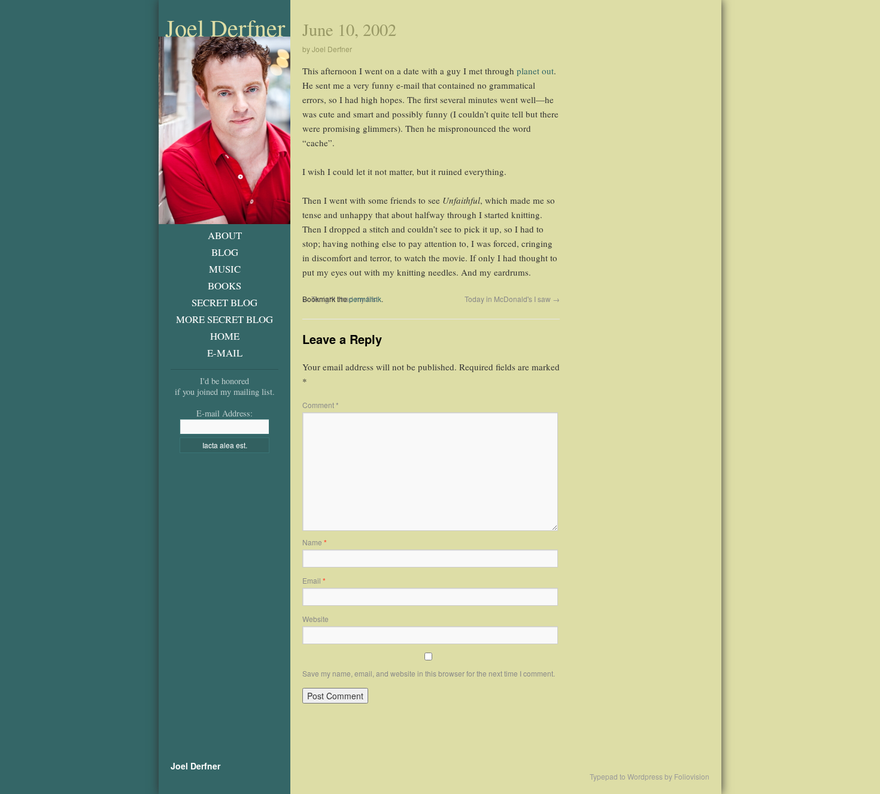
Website (315, 619)
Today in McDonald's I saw (512, 299)
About (225, 235)
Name (314, 542)
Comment (320, 405)
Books (224, 285)
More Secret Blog (224, 319)
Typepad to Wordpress (626, 776)
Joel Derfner (225, 27)
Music (225, 269)
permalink (365, 299)
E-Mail (224, 353)
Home (224, 336)
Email (314, 580)
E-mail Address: (224, 413)
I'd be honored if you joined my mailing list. (225, 386)
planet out (535, 71)
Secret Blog (224, 302)
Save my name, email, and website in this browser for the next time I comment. (428, 673)
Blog (224, 252)
